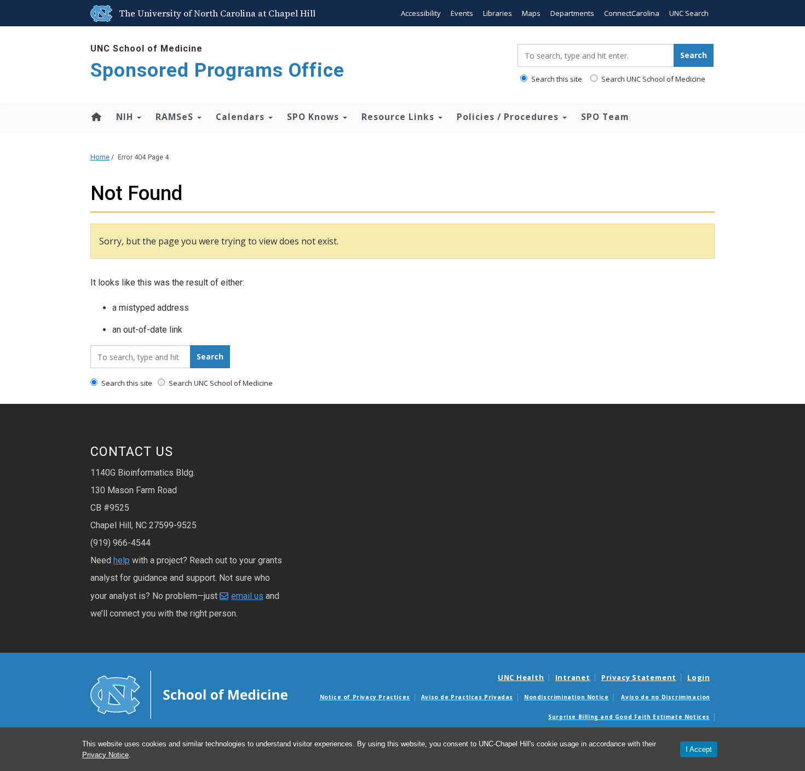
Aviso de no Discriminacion (665, 697)
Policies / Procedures (509, 117)
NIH (126, 117)
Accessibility (421, 13)
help (121, 560)
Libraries (497, 13)
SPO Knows (314, 117)
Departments (572, 13)
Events (462, 13)
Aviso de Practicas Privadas (467, 697)
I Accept (699, 749)
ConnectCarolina (631, 13)
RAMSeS (176, 117)
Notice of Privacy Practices (365, 697)
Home (95, 117)
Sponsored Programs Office (217, 70)
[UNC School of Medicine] (189, 694)
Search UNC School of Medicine (652, 79)
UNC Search (689, 13)
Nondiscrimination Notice (566, 697)
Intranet (572, 677)
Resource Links (399, 117)
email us (247, 596)
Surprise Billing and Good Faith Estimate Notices (629, 717)
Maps (531, 13)
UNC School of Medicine (146, 48)
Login (698, 677)
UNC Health (521, 677)
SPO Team (605, 117)
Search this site (556, 79)
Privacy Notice (105, 755)
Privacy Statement (638, 677)
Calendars (241, 117)
